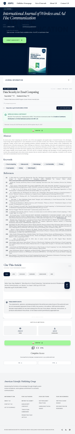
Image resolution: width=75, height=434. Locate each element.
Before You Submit (27, 401)
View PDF (39, 130)
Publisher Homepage (24, 3)
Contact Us (8, 404)
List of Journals (40, 3)
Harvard (32, 274)
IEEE (52, 274)
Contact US (65, 3)
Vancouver (42, 274)
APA (14, 274)
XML (20, 363)
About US (53, 3)
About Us (7, 401)
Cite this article (64, 108)
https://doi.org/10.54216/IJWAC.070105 (17, 108)
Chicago (22, 274)
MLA (7, 274)
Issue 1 (59, 88)
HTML (54, 363)
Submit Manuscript (15, 40)
